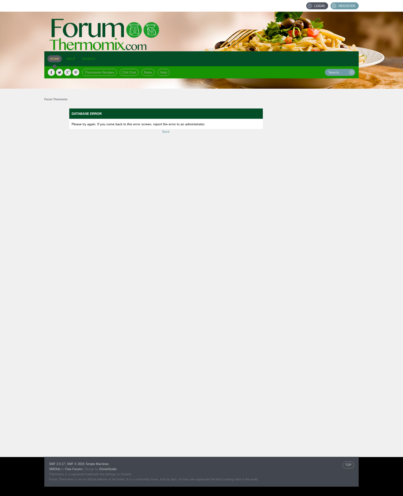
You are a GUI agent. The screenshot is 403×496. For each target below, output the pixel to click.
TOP (348, 465)
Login (319, 6)
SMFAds (55, 469)
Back (166, 131)
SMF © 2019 (75, 464)
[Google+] (67, 72)
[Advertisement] (323, 178)
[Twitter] (59, 72)
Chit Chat (129, 72)
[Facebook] (51, 72)
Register (347, 6)
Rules (148, 72)
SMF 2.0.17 (57, 464)
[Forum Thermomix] (201, 31)
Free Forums (74, 469)
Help (163, 72)
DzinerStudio (108, 469)
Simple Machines (97, 464)
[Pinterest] (75, 72)
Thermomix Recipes (99, 72)
